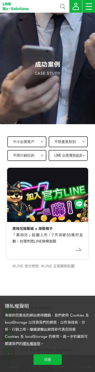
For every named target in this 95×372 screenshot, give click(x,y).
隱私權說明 (31, 343)
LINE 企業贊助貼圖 (59, 266)
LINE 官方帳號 (27, 266)
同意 (47, 359)
